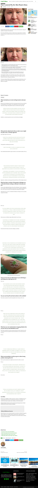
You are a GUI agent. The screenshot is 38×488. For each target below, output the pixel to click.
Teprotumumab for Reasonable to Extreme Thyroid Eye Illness (20, 473)
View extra (2, 97)
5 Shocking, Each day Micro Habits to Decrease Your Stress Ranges (33, 26)
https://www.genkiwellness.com (3, 448)
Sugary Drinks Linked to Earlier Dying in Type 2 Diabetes (9, 435)
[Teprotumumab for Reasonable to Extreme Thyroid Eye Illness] (14, 474)
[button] (36, 1)
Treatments (32, 31)
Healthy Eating (30, 16)
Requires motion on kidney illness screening (22, 452)
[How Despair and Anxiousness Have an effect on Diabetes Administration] (14, 481)
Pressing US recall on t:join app (4, 452)
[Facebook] (4, 479)
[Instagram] (6, 479)
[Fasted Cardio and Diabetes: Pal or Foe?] (14, 477)
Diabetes (32, 28)
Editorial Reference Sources (7, 411)
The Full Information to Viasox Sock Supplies (34, 29)
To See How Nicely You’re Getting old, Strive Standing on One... (32, 17)
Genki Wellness (3, 447)
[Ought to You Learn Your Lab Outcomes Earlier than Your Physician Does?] (29, 32)
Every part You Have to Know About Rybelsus (8, 431)
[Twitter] (8, 479)
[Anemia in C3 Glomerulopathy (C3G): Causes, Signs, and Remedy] (29, 21)
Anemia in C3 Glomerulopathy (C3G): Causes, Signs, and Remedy (34, 21)
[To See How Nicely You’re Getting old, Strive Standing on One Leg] (32, 13)
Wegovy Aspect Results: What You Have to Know (8, 434)
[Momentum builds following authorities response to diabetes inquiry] (23, 460)
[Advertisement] (14, 42)
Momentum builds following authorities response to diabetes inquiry (24, 465)
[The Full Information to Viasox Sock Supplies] (29, 29)
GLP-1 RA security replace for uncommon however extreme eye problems (5, 465)
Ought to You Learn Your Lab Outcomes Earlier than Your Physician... (34, 33)
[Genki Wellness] (1, 6)
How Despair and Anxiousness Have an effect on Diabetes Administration (20, 481)
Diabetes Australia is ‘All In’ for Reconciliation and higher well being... (14, 465)
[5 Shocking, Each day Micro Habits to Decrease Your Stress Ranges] (29, 25)
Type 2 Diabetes (3, 3)
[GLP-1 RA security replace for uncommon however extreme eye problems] (5, 460)
